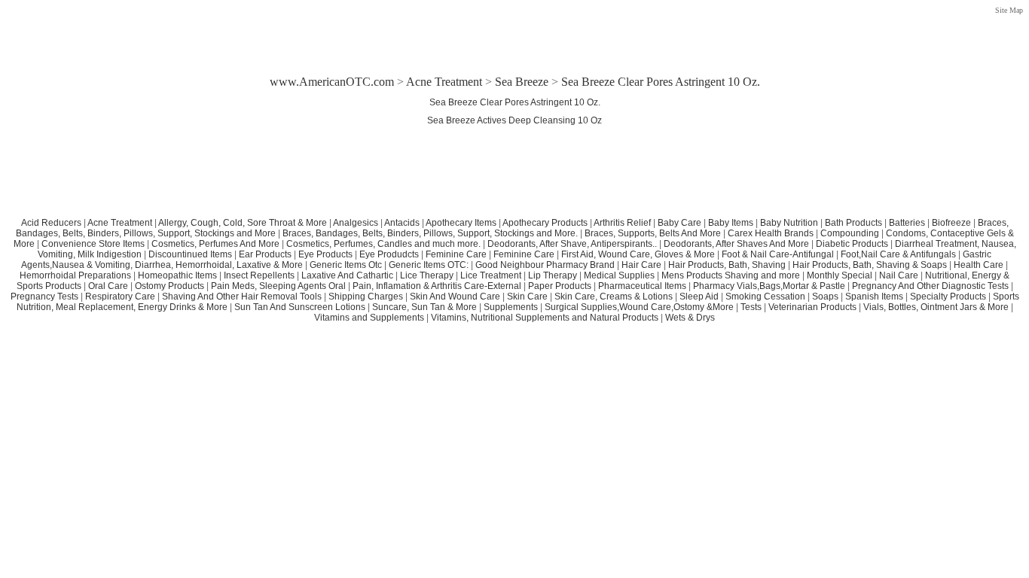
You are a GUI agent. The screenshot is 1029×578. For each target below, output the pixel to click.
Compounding (850, 233)
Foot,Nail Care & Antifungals (898, 254)
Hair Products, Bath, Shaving (728, 265)
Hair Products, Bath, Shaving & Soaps (869, 265)
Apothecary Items (461, 223)
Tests (751, 307)
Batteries (907, 223)
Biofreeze (951, 223)
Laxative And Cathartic (347, 275)
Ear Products (265, 254)
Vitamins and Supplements (369, 317)
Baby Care (679, 223)
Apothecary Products (545, 223)
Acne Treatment (444, 81)
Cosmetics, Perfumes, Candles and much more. (383, 244)
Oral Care (108, 286)
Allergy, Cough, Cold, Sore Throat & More (242, 223)
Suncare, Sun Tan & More (424, 307)
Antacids (402, 223)
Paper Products (559, 286)
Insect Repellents (259, 275)
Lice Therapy (426, 275)
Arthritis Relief (622, 223)
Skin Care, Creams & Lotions (613, 296)
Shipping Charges (365, 296)
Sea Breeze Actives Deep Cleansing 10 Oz (514, 120)
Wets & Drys (690, 317)
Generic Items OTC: (429, 265)
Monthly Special (839, 275)
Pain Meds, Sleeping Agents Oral (278, 286)
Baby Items (730, 223)
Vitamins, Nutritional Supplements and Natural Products (544, 317)
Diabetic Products (852, 244)
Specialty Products (948, 296)
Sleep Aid (699, 296)
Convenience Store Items (93, 244)
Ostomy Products (169, 286)
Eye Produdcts (389, 254)
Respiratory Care (120, 296)
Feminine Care (456, 254)
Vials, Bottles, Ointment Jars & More (936, 307)
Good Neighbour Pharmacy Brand (545, 265)
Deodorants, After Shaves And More (736, 244)
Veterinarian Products (812, 307)
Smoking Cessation (765, 296)
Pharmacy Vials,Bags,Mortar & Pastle (769, 286)
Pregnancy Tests (44, 296)
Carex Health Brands (771, 233)
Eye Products (325, 254)
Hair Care (641, 265)
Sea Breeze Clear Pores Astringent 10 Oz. (514, 102)
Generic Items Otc (346, 265)
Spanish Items (874, 296)
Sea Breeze (521, 81)
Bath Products (853, 223)
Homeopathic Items (177, 275)
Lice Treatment (490, 275)
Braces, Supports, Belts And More (653, 233)
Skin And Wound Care (455, 296)
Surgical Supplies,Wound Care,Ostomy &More (639, 307)
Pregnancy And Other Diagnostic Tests (930, 286)
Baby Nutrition (789, 223)
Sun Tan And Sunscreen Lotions (299, 307)
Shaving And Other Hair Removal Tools (242, 296)
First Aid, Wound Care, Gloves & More (638, 254)
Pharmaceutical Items (642, 286)
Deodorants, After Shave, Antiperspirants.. (572, 244)
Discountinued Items (190, 254)
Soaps (825, 296)
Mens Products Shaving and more (730, 275)
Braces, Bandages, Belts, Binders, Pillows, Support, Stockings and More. (430, 233)
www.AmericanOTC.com (332, 81)
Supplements (511, 307)
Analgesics (355, 223)
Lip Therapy (552, 275)
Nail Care (898, 275)
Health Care (978, 265)
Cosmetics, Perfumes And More (215, 244)
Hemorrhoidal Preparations (75, 275)
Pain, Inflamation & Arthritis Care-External (437, 286)
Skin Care (527, 296)
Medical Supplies (619, 275)
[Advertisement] (514, 32)
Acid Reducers (51, 223)
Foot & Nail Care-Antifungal (778, 254)
